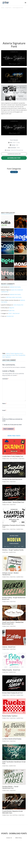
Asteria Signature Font (16, 353)
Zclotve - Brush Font (8, 647)
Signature (8, 357)
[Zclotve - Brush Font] (14, 637)
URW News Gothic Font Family (13, 297)
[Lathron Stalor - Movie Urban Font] (14, 492)
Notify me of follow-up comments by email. (12, 420)
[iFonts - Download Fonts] (6, 2)
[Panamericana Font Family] (20, 221)
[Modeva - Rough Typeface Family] (14, 540)
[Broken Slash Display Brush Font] (14, 683)
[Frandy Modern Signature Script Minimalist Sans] (14, 801)
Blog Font (11, 307)
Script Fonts (8, 7)
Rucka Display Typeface (9, 716)
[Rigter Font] (7, 260)
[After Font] (7, 274)
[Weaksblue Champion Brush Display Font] (14, 515)
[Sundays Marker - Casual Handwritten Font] (14, 777)
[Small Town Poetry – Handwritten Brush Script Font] (14, 613)
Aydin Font (11, 310)
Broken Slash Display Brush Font (12, 693)
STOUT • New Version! (14, 313)
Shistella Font (10, 316)
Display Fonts (5, 458)
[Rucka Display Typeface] (14, 706)
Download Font (14, 158)
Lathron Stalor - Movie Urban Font (13, 502)
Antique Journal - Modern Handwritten (10, 573)
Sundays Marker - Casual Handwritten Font (10, 787)
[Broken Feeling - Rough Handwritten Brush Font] (14, 588)
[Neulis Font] (7, 221)
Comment (5, 378)
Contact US (9, 838)
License (8, 150)
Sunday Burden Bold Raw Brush (12, 479)
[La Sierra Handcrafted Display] (14, 729)
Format (13, 145)
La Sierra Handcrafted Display (11, 739)
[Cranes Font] (20, 274)
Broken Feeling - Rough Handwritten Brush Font (13, 598)
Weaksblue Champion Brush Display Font (13, 526)
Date (11, 142)
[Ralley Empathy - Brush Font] (14, 660)
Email (4, 410)
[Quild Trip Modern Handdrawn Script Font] (14, 752)
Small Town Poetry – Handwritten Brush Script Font (12, 623)
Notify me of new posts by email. (13, 424)
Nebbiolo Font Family (15, 287)
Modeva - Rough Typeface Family (12, 550)
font (17, 355)
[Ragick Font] (7, 234)
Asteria (8, 353)
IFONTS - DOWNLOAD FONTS (14, 833)
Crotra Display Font (18, 305)
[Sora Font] (20, 247)
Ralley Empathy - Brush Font (11, 670)
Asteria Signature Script (8, 355)
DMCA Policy (18, 838)
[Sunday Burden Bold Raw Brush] (14, 470)
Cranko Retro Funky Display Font (12, 456)
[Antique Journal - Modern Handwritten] (14, 563)
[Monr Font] (20, 260)
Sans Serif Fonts (14, 458)
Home (2, 7)
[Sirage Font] (20, 234)
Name (4, 403)
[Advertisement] (14, 26)
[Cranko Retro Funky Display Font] (14, 447)
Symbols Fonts (19, 529)
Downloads (13, 147)
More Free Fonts (14, 436)
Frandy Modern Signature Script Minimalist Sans (12, 812)
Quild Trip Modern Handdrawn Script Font (14, 762)
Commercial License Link (14, 153)
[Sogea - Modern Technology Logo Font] (7, 247)
